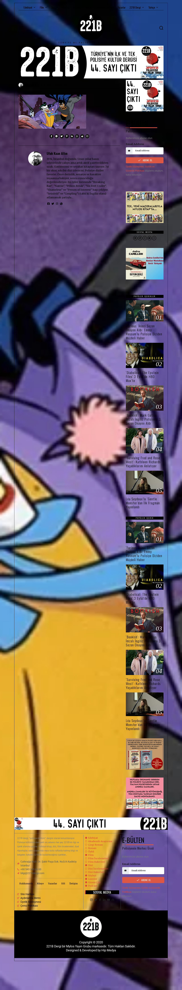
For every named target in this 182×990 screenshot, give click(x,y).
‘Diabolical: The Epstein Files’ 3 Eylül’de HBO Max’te (142, 376)
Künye (40, 883)
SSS (63, 883)
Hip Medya (108, 950)
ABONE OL (147, 160)
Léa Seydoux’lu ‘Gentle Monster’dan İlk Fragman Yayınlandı (143, 502)
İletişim (73, 883)
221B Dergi (135, 7)
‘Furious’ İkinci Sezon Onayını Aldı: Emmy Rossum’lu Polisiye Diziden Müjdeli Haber (144, 331)
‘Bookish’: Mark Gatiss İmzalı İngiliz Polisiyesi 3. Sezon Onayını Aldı (144, 419)
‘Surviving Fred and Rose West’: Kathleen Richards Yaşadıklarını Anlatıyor (143, 461)
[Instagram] (91, 900)
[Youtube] (108, 900)
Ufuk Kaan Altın (57, 153)
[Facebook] (100, 900)
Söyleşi (65, 7)
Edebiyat (28, 7)
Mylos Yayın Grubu (78, 946)
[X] (96, 900)
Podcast (89, 7)
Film (42, 7)
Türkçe (151, 7)
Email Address (135, 144)
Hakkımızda (26, 883)
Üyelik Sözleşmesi (135, 166)
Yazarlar (122, 7)
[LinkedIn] (104, 900)
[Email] (113, 900)
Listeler (77, 7)
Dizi (53, 7)
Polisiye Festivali (105, 7)
